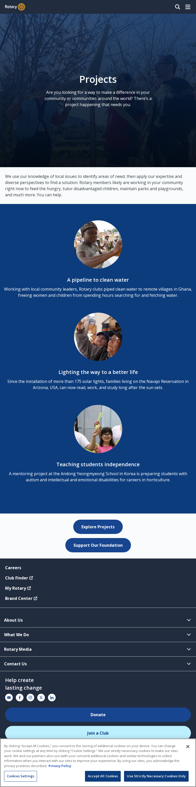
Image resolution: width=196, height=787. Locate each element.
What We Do (16, 634)
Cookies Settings (20, 776)
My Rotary (15, 588)
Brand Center (18, 598)
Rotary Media (18, 649)
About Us (13, 620)
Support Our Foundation (98, 545)
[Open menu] (188, 7)
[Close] (187, 746)
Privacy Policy (59, 765)
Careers (13, 568)
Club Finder (16, 578)
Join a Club (98, 733)
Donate (98, 714)
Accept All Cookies (103, 776)
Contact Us (15, 664)
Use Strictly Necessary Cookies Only (156, 776)
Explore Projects (98, 527)
